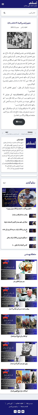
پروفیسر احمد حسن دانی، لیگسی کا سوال (19, 309)
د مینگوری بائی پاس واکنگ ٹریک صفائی (17, 238)
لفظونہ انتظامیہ (19, 403)
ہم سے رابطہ (29, 403)
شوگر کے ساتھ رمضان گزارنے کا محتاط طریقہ (15, 222)
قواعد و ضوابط (24, 406)
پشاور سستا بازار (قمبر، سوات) (19, 215)
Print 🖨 (19, 122)
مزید (4, 183)
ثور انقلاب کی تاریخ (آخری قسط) (19, 336)
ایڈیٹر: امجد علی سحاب (30, 6)
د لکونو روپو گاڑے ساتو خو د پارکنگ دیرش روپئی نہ (19, 209)
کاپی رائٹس (10, 403)
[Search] (4, 13)
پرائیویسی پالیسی (13, 406)
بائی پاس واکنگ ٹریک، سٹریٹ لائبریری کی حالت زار (14, 231)
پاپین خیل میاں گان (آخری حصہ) (19, 364)
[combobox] (21, 13)
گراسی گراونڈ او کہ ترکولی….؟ (19, 245)
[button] (3, 4)
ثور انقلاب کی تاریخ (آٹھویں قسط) (19, 391)
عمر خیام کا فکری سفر (19, 281)
